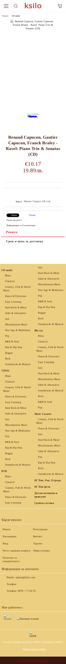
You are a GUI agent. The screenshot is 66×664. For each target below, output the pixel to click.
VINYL (5, 370)
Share (14, 215)
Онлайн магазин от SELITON (33, 660)
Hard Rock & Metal (15, 307)
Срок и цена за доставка (24, 241)
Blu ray (38, 330)
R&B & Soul (12, 341)
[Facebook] (6, 598)
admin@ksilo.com (25, 577)
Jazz (7, 319)
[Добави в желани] (59, 194)
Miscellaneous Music (16, 324)
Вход (5, 543)
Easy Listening (13, 301)
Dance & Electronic (16, 296)
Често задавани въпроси (16, 550)
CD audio (16, 16)
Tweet (32, 215)
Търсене (37, 543)
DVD (4, 471)
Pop (7, 336)
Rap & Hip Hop (13, 347)
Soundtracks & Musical (17, 364)
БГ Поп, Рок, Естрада (47, 480)
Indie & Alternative (15, 313)
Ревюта (11, 232)
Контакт (37, 536)
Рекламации (10, 536)
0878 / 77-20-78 (26, 591)
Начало (5, 16)
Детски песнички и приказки (46, 495)
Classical (10, 281)
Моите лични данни (34, 649)
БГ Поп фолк (42, 486)
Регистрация (40, 529)
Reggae (9, 353)
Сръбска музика (44, 503)
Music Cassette (43, 414)
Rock (8, 358)
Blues (8, 275)
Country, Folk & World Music (16, 289)
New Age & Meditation (17, 330)
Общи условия (41, 550)
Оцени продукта (14, 220)
